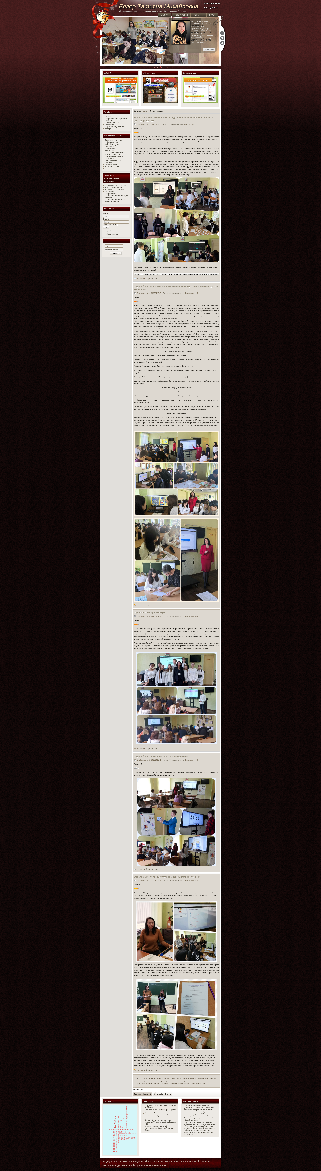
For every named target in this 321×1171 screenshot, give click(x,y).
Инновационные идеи (113, 166)
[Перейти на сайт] (120, 90)
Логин (105, 213)
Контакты (198, 15)
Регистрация (110, 230)
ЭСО (106, 168)
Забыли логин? (111, 232)
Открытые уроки (111, 164)
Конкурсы (108, 129)
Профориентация (111, 194)
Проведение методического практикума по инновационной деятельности (166, 1081)
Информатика (110, 148)
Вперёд (160, 1094)
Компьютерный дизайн (113, 187)
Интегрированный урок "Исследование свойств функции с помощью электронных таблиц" (173, 1083)
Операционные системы (114, 156)
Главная (164, 15)
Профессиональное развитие (116, 119)
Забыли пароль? (111, 234)
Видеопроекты (110, 191)
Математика (109, 150)
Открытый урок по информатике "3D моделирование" (161, 756)
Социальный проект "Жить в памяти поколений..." (115, 201)
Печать (165, 124)
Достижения (109, 125)
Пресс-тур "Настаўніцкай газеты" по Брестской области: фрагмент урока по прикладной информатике (178, 1078)
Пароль (106, 219)
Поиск (212, 15)
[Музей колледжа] (160, 90)
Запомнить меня (109, 225)
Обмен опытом (110, 121)
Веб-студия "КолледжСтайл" (116, 185)
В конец (168, 1094)
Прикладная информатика (115, 152)
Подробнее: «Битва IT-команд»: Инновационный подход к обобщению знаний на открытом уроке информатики (176, 274)
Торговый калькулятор (113, 140)
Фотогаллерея (181, 15)
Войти (106, 227)
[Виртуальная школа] (200, 103)
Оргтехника (109, 158)
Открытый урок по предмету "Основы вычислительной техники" (167, 877)
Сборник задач (112, 142)
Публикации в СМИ (112, 123)
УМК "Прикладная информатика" (112, 145)
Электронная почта (176, 124)
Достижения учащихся (115, 127)
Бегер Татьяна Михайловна (159, 6)
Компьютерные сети (112, 154)
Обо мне (108, 117)
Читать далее (209, 49)
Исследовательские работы (115, 189)
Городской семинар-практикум (149, 613)
